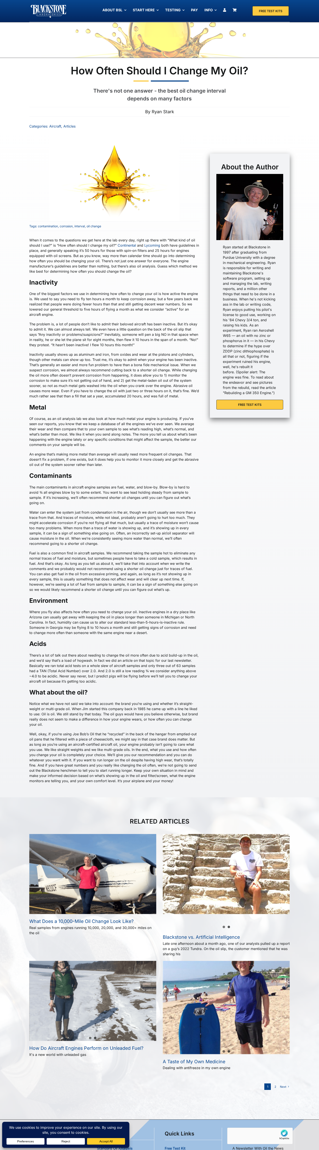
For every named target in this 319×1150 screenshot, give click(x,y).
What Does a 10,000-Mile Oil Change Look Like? (81, 921)
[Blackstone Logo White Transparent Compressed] (48, 5)
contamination (48, 226)
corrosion (66, 226)
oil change (94, 226)
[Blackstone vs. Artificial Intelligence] (220, 882)
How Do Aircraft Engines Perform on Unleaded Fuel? (86, 1048)
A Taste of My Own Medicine (194, 1061)
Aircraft (55, 126)
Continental (127, 245)
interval (79, 226)
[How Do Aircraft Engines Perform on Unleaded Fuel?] (92, 991)
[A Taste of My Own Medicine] (193, 987)
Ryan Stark (163, 111)
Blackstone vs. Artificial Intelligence (201, 937)
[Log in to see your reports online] (225, 10)
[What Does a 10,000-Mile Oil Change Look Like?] (72, 866)
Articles (69, 126)
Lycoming (152, 245)
